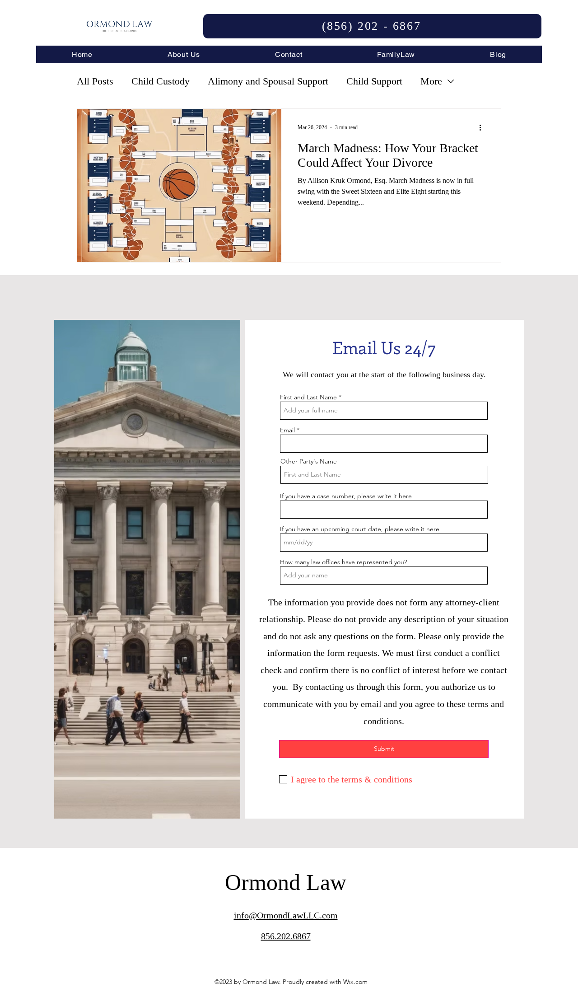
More (431, 81)
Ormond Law (285, 882)
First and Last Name (308, 397)
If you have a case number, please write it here (346, 496)
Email (287, 430)
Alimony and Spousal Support (268, 81)
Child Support (374, 81)
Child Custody (160, 81)
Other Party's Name (308, 461)
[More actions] (483, 127)
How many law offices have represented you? (343, 562)
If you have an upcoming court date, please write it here (359, 529)
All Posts (95, 81)
